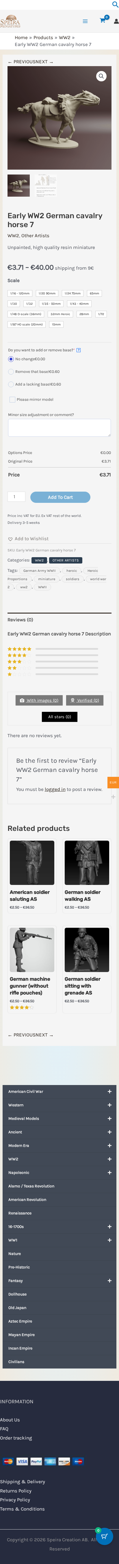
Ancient (15, 1132)
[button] (101, 76)
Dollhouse (17, 1294)
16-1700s (16, 1226)
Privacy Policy (15, 1499)
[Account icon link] (116, 21)
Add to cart (60, 497)
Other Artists (35, 235)
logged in (55, 789)
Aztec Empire (20, 1321)
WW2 (13, 1159)
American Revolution (27, 1199)
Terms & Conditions (22, 1509)
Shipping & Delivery (22, 1481)
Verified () (87, 700)
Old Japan (17, 1307)
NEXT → (45, 61)
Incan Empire (20, 1348)
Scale (14, 280)
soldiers (72, 579)
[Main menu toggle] (85, 21)
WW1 (12, 1240)
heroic (71, 571)
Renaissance (19, 1213)
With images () (42, 700)
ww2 (23, 587)
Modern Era (18, 1145)
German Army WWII (39, 571)
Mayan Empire (21, 1334)
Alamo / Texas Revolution (31, 1186)
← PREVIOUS (22, 61)
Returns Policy (15, 1491)
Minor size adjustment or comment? (41, 414)
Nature (14, 1253)
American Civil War (25, 1091)
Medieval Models (23, 1118)
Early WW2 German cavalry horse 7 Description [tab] (59, 634)
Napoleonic (18, 1172)
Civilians (16, 1361)
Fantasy (15, 1280)
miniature (46, 579)
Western (15, 1105)
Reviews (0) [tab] (20, 619)
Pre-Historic (19, 1267)
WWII (42, 587)
